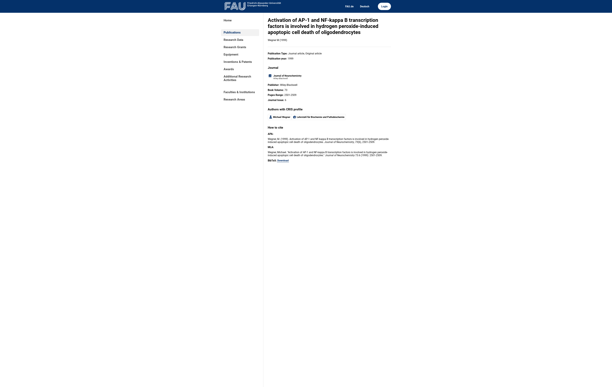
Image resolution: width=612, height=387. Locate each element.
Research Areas (234, 99)
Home (228, 20)
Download (283, 160)
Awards (229, 69)
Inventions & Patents (238, 62)
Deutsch (364, 6)
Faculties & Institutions (239, 92)
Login (384, 6)
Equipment (231, 54)
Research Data (233, 40)
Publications (232, 32)
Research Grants (235, 47)
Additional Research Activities (237, 78)
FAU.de (349, 6)
